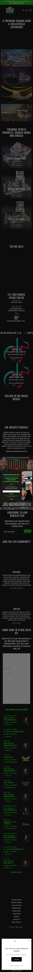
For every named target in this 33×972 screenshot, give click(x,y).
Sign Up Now (11, 494)
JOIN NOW (11, 484)
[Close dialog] (31, 472)
